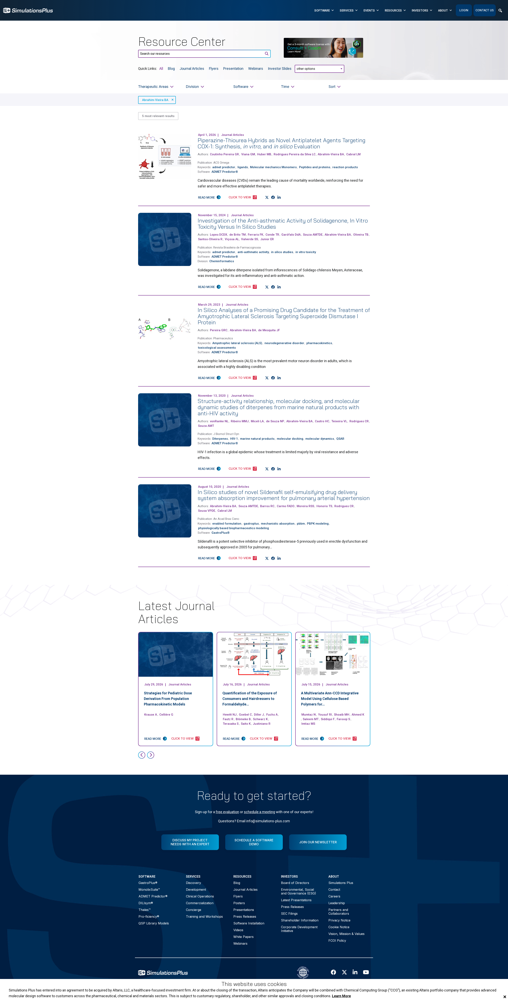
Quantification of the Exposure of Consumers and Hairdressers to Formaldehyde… (249, 698)
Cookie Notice (338, 927)
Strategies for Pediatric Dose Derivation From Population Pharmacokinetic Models (168, 698)
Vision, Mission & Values (346, 934)
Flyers (213, 68)
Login (464, 10)
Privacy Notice (339, 920)
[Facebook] (273, 197)
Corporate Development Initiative (299, 929)
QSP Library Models (154, 923)
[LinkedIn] (279, 197)
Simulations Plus (340, 883)
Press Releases (244, 916)
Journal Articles (192, 68)
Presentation (233, 68)
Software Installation (248, 923)
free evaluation (227, 812)
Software (322, 10)
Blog (171, 68)
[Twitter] (267, 197)
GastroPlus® (148, 883)
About (443, 10)
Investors (420, 10)
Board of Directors (295, 883)
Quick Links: (147, 68)
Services (347, 10)
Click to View (240, 197)
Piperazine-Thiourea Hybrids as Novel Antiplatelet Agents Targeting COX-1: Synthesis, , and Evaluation (281, 143)
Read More (206, 197)
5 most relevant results (158, 116)
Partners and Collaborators (338, 912)
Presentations (243, 910)
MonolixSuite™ (149, 890)
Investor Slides (280, 68)
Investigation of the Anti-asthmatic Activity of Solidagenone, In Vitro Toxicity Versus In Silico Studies (283, 223)
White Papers (243, 937)
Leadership (336, 903)
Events (369, 10)
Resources (393, 10)
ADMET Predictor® (153, 896)
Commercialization (200, 903)
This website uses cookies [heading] (254, 984)
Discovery (193, 883)
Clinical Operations (200, 896)
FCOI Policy (337, 940)
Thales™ (145, 910)
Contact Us (484, 10)
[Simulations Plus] (28, 10)
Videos (238, 930)
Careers (334, 896)
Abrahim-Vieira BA (155, 100)
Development (196, 890)
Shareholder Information (299, 920)
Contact (334, 890)
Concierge (193, 910)
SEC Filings (289, 914)
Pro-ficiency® (149, 916)
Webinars (255, 68)
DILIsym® (146, 903)
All (161, 68)
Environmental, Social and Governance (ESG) (298, 891)
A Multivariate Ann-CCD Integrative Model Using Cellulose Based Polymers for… (330, 698)
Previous (141, 755)
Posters (239, 903)
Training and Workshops (204, 916)
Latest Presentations (296, 900)
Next (150, 755)
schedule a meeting (259, 812)
